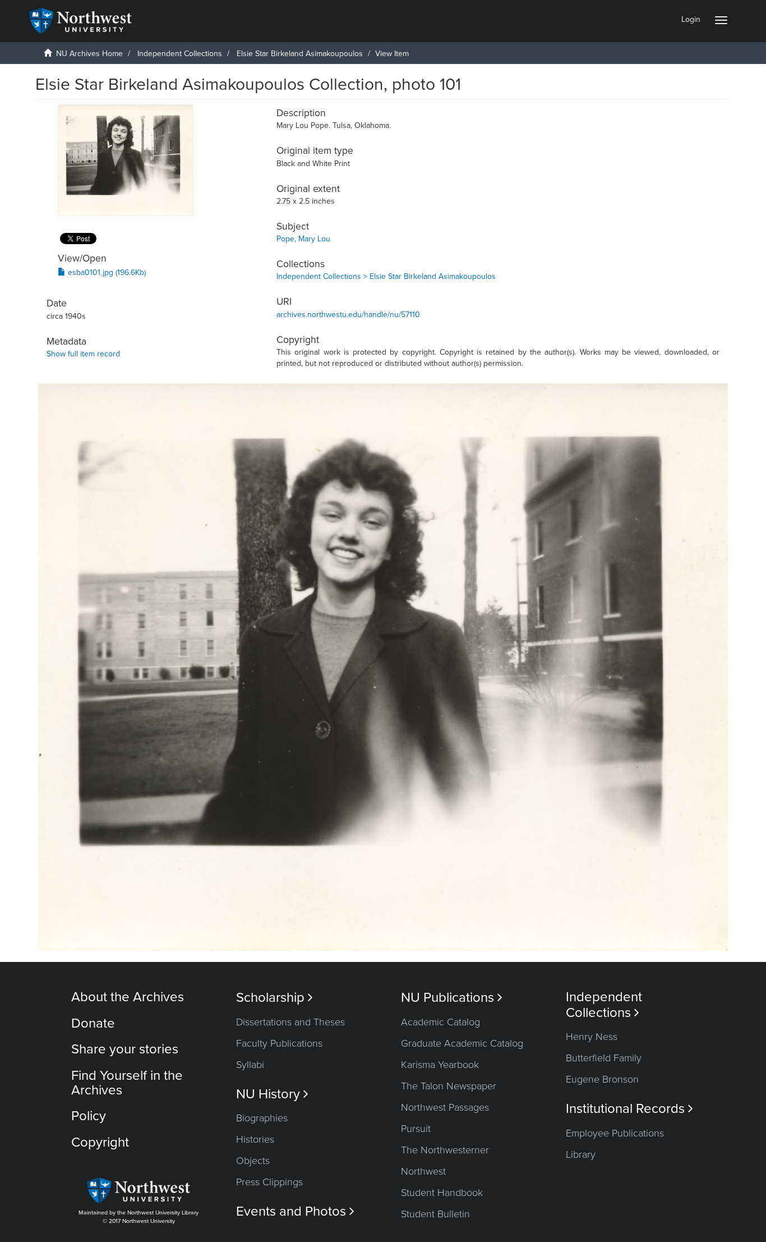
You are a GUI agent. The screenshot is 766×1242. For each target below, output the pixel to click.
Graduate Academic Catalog (462, 1043)
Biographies (262, 1118)
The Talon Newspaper (448, 1086)
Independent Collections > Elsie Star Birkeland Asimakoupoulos (386, 276)
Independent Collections (179, 53)
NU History (272, 1094)
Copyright (100, 1142)
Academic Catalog (440, 1022)
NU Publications (451, 997)
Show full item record (83, 354)
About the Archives (127, 997)
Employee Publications (615, 1133)
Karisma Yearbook (440, 1064)
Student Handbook (442, 1192)
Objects (253, 1160)
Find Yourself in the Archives (127, 1082)
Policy (88, 1116)
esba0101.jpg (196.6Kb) (106, 272)
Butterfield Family (604, 1058)
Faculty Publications (279, 1043)
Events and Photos (295, 1211)
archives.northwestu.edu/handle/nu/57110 (348, 314)
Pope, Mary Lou (303, 239)
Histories (255, 1139)
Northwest (423, 1171)
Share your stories (124, 1049)
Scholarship (274, 997)
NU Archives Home (89, 53)
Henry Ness (591, 1036)
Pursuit (416, 1128)
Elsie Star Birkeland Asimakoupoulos (300, 53)
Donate (93, 1023)
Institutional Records (629, 1109)
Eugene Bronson (602, 1079)
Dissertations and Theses (290, 1022)
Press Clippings (269, 1182)
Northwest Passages (445, 1107)
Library (581, 1154)
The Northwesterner (445, 1150)
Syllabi (250, 1064)
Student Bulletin (435, 1214)
